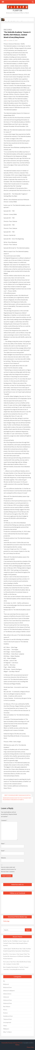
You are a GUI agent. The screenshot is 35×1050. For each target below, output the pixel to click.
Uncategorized (7, 1022)
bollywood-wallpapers (9, 990)
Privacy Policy (30, 1047)
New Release (6, 1006)
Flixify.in (17, 10)
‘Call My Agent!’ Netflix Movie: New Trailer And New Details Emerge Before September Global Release (17, 950)
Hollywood (6, 997)
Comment (4, 820)
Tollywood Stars (7, 1019)
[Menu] (2, 2)
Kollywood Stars (7, 1003)
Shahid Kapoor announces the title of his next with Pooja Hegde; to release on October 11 (17, 798)
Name (3, 843)
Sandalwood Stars (8, 1016)
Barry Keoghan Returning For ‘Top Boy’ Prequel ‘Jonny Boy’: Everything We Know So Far (15, 968)
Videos (5, 1025)
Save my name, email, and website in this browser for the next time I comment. (8, 869)
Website (3, 858)
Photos (5, 1009)
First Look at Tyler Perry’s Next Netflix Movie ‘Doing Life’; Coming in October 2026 (17, 963)
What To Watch (8, 29)
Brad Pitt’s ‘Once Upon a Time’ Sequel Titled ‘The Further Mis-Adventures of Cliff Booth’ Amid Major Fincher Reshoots (16, 956)
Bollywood (6, 984)
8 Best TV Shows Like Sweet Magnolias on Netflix (17, 795)
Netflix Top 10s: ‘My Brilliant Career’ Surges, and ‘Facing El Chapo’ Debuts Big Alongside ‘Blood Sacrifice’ (16, 943)
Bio (4, 981)
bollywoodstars (7, 993)
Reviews (5, 1013)
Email (3, 850)
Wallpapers (6, 1029)
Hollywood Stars (7, 1000)
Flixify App (6, 921)
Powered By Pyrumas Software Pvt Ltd (11, 1042)
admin (5, 40)
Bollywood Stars (7, 987)
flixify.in (17, 1044)
